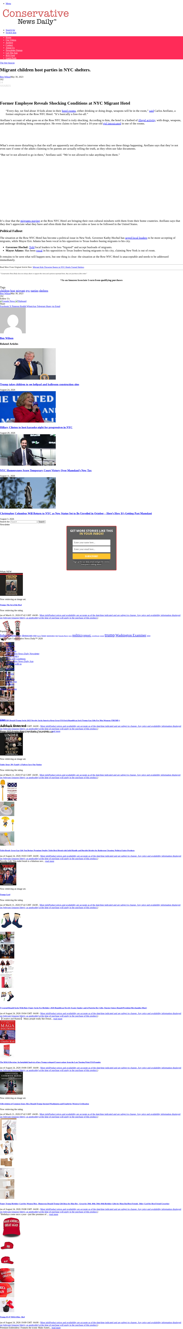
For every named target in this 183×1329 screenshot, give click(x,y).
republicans (96, 636)
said (151, 110)
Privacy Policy (12, 656)
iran (56, 636)
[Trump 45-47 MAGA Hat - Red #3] (7, 1281)
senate (102, 636)
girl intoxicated (112, 123)
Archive (9, 42)
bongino (12, 635)
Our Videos (11, 40)
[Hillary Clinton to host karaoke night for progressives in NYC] (28, 422)
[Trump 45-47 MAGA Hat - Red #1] (7, 1252)
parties (34, 290)
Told (31, 247)
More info (90, 616)
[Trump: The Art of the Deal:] (11, 595)
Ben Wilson (5, 77)
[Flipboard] (20, 301)
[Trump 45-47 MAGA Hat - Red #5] (7, 1311)
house (43, 636)
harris (39, 636)
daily (19, 635)
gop (35, 635)
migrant (20, 290)
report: (87, 635)
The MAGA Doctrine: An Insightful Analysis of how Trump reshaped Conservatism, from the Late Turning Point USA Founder (50, 1062)
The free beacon (7, 63)
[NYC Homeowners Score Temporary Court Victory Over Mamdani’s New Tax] (28, 465)
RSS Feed (10, 55)
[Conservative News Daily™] (35, 25)
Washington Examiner (130, 635)
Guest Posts (11, 58)
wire (148, 636)
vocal (39, 250)
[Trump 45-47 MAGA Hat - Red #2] (7, 1267)
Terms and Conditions (16, 659)
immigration (51, 636)
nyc (28, 290)
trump (110, 635)
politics (77, 635)
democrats (27, 635)
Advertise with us (14, 664)
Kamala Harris (63, 636)
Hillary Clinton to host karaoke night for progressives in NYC (36, 427)
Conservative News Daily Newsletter (22, 653)
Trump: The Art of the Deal (11, 605)
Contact (9, 45)
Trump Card (5, 894)
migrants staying (30, 220)
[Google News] (7, 301)
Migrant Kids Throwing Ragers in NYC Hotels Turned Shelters (58, 267)
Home (8, 37)
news (70, 636)
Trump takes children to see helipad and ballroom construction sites (39, 384)
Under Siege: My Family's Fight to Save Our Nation (21, 764)
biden (3, 635)
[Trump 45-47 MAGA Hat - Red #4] (7, 1296)
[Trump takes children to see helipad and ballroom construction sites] (28, 379)
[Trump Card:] (8, 884)
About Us (10, 48)
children (5, 290)
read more (55, 731)
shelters (43, 290)
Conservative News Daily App (19, 661)
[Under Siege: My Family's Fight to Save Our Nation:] (11, 754)
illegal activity (146, 120)
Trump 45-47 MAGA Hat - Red (12, 1317)
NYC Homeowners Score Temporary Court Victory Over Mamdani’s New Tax (46, 470)
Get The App (12, 53)
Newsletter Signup (14, 50)
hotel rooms (69, 110)
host (12, 290)
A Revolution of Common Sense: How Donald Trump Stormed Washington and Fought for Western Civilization (44, 1104)
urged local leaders (136, 237)
